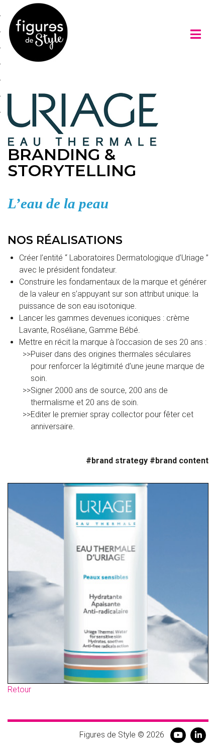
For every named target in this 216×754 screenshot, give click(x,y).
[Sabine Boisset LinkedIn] (198, 735)
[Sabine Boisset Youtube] (178, 735)
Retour (19, 689)
